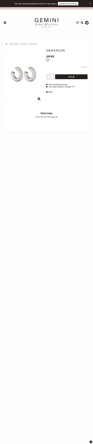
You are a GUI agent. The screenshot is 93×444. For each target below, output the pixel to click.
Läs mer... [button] (84, 67)
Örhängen (33, 44)
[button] (77, 23)
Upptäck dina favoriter (68, 4)
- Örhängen (23, 44)
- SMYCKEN (13, 44)
